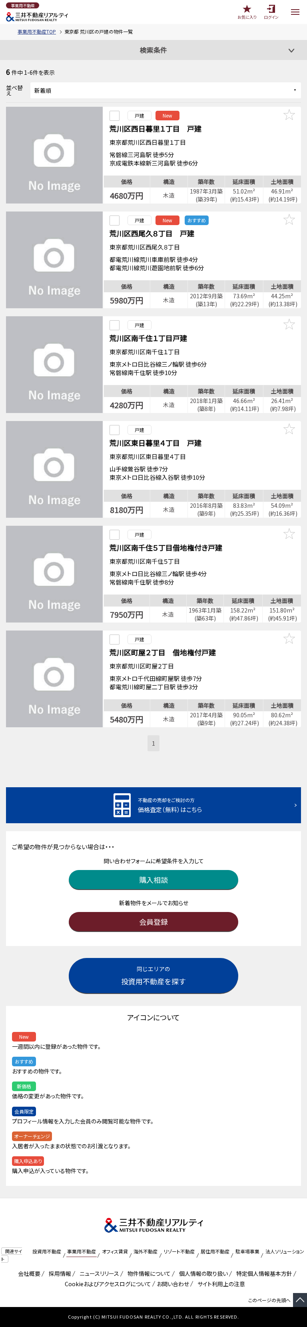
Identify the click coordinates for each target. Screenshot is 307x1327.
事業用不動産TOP (37, 31)
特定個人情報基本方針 (262, 1273)
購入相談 (153, 879)
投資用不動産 (46, 1251)
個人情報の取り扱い (202, 1273)
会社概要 (27, 1273)
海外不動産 (145, 1251)
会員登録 (153, 921)
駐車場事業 (247, 1251)
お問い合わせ (173, 1284)
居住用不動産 (215, 1251)
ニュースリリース (98, 1273)
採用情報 (58, 1273)
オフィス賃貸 (115, 1251)
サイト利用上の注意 (220, 1284)
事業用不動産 (81, 1251)
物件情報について (148, 1273)
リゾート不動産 (179, 1251)
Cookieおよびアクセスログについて (106, 1284)
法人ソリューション (284, 1251)
